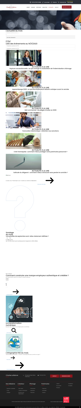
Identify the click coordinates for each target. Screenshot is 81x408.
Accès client (58, 385)
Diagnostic (44, 388)
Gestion (43, 392)
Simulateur (44, 7)
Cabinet (28, 7)
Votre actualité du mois (11, 369)
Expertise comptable (11, 388)
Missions (33, 7)
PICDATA (58, 387)
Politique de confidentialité (27, 401)
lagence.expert (42, 401)
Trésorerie (32, 392)
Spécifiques (38, 7)
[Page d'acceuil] (11, 7)
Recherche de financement (21, 393)
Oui (7, 238)
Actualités (51, 7)
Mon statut (21, 388)
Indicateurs (32, 390)
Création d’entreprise (23, 390)
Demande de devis (66, 376)
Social (8, 390)
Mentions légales (20, 401)
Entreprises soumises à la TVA (13, 46)
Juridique (8, 392)
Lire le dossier (9, 332)
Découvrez (9, 359)
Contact (57, 7)
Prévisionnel (32, 388)
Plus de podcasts (10, 294)
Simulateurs (70, 383)
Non (10, 238)
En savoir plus (62, 407)
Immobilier (44, 390)
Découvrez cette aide (42, 184)
